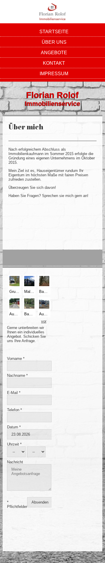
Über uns (54, 42)
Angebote (54, 52)
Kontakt (54, 63)
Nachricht (15, 462)
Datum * (14, 427)
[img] (52, 11)
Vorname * (15, 358)
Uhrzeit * (14, 444)
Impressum (54, 73)
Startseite (54, 31)
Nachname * (17, 375)
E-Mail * (13, 392)
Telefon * (14, 410)
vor (43, 321)
